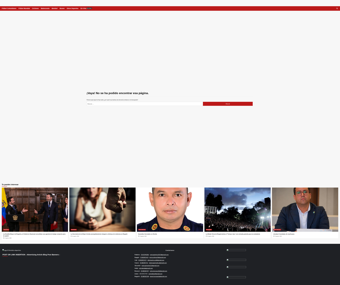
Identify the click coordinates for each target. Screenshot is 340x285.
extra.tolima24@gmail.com (157, 257)
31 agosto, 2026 (8, 238)
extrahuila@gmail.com (146, 268)
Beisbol (54, 8)
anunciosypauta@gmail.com (158, 276)
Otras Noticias (142, 229)
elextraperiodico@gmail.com (158, 263)
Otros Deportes (72, 8)
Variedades (6, 229)
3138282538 (145, 276)
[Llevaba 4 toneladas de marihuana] (305, 210)
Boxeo (62, 8)
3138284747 (145, 271)
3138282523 (142, 260)
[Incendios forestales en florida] (170, 210)
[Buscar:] (145, 104)
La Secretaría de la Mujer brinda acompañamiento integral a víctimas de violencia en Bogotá (99, 234)
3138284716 (144, 263)
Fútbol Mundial (24, 8)
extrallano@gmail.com (155, 274)
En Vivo (86, 8)
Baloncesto (45, 8)
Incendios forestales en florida (147, 234)
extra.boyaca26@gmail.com (158, 271)
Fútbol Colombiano (9, 8)
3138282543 (144, 257)
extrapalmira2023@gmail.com (159, 254)
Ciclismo (35, 8)
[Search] (337, 8)
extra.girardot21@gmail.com (150, 265)
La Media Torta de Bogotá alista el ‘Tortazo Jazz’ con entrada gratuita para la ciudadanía (233, 234)
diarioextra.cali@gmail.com (156, 260)
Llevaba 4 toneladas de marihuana (283, 234)
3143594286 (145, 254)
